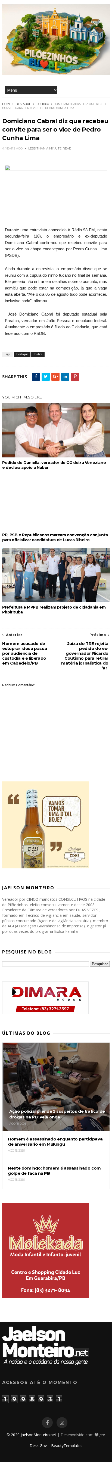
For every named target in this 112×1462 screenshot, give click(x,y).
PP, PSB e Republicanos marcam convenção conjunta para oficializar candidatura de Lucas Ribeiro (55, 537)
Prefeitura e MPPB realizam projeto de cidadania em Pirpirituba (53, 610)
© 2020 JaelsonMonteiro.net (31, 1434)
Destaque (23, 104)
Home (6, 104)
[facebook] (47, 1422)
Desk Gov (38, 1445)
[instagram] (62, 1422)
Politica (42, 104)
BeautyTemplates (66, 1445)
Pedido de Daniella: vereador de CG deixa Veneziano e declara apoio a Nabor (54, 465)
